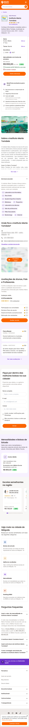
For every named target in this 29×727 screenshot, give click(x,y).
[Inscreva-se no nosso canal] (16, 713)
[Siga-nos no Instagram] (12, 713)
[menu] (26, 2)
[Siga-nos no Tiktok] (20, 713)
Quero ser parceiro (6, 676)
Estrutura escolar (7, 179)
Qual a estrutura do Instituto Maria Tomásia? (12, 645)
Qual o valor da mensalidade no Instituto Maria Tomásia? (11, 614)
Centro (5, 12)
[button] (14, 662)
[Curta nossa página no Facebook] (8, 713)
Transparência (6, 703)
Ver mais (13, 171)
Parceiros (4, 671)
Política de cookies (7, 720)
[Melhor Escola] (5, 2)
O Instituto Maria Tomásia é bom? (12, 639)
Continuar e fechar (14, 723)
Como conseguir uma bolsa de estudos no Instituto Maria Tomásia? (13, 651)
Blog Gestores (5, 679)
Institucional (5, 693)
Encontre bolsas (6, 689)
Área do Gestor (5, 683)
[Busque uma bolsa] (25, 6)
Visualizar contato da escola (10, 244)
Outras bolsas (6, 698)
